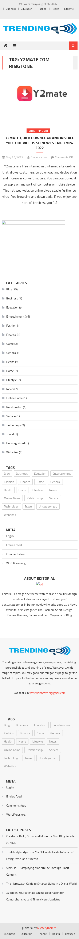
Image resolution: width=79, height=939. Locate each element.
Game (10, 343)
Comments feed (16, 554)
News (10, 389)
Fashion (11, 325)
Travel (10, 434)
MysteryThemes (46, 928)
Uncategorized (15, 443)
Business (11, 9)
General (11, 352)
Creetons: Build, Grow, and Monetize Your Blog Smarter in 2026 (41, 839)
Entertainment (38, 131)
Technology (13, 425)
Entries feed (14, 545)
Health (55, 9)
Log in (10, 536)
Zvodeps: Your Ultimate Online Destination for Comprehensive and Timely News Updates (35, 896)
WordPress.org (15, 563)
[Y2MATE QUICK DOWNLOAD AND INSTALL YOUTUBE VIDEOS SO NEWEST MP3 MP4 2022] (40, 99)
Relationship (14, 407)
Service (11, 416)
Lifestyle (69, 9)
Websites (12, 452)
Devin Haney (39, 157)
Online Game (14, 398)
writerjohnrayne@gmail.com (47, 693)
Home (10, 371)
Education (26, 9)
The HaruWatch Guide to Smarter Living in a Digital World (41, 883)
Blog (9, 289)
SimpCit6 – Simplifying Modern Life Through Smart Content (37, 871)
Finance (41, 9)
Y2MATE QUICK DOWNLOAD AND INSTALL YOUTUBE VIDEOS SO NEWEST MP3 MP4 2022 (39, 142)
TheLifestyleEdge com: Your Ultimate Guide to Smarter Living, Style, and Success (40, 855)
